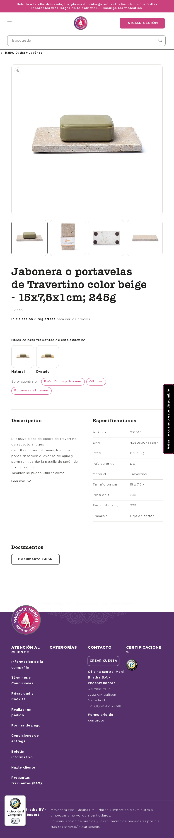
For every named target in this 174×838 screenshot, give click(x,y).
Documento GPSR (35, 559)
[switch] (15, 821)
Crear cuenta (103, 660)
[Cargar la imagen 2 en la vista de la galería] (68, 238)
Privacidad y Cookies (22, 696)
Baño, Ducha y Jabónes (63, 381)
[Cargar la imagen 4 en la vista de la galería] (145, 238)
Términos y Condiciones (22, 680)
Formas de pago (26, 725)
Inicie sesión (22, 319)
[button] (9, 23)
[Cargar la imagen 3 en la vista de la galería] (106, 238)
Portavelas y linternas (31, 390)
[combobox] (86, 41)
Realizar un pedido (21, 712)
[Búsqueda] (160, 40)
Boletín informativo (22, 754)
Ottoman (96, 381)
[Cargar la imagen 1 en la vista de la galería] (29, 238)
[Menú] (23, 798)
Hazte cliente (23, 767)
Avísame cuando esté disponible (168, 419)
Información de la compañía (27, 664)
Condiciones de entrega (25, 738)
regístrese (47, 319)
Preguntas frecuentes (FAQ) (26, 780)
